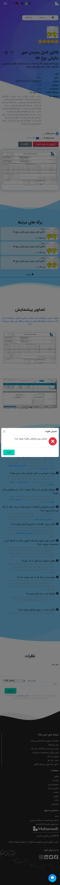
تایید (8, 452)
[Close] (4, 432)
